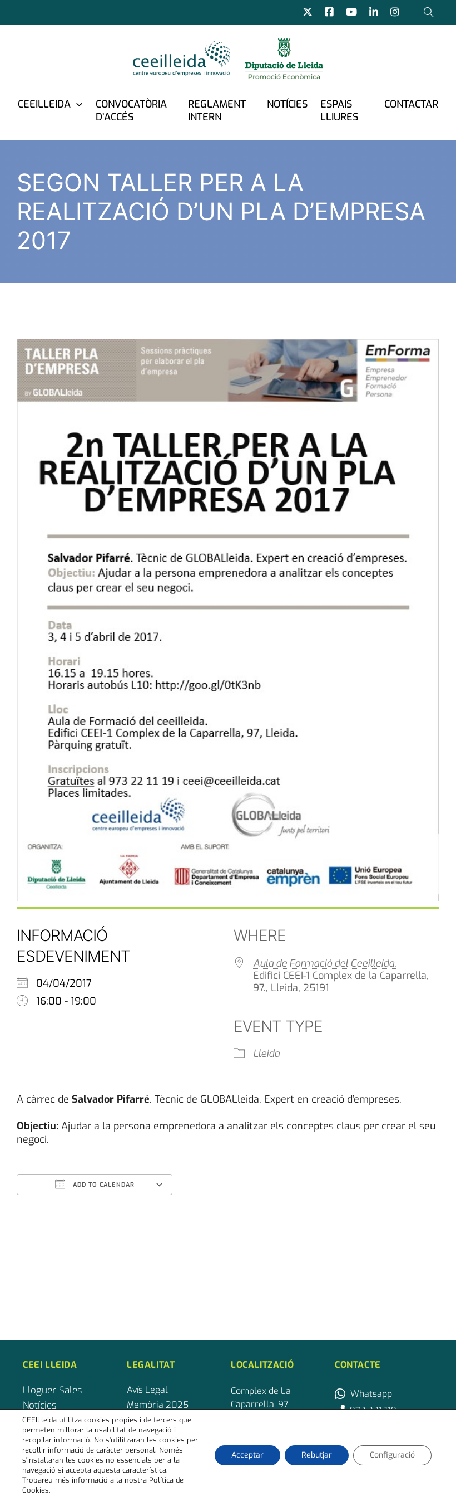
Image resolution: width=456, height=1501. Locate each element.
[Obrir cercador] (428, 12)
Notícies (287, 104)
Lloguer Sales (52, 1391)
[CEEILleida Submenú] (79, 104)
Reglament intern (217, 111)
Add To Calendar (103, 1185)
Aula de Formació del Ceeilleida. (324, 963)
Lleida (266, 1053)
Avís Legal (147, 1390)
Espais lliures (339, 111)
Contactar (411, 104)
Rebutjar (316, 1455)
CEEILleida (44, 104)
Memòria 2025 (158, 1405)
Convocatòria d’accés (131, 111)
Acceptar (247, 1455)
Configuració (392, 1455)
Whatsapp (371, 1394)
